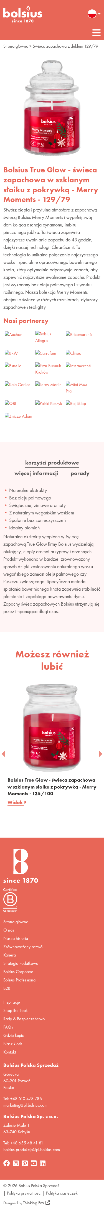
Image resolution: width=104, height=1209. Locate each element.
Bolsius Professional (19, 980)
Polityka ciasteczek (62, 1193)
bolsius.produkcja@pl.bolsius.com (31, 1149)
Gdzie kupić (13, 1035)
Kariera (9, 955)
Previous (4, 752)
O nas (8, 930)
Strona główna (15, 46)
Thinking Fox (33, 1203)
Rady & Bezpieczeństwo (24, 1019)
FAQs (8, 1027)
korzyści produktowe (52, 462)
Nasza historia (15, 938)
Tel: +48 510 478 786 (22, 1098)
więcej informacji (36, 473)
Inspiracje (11, 1002)
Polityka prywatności (24, 1193)
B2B (6, 988)
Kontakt (9, 1052)
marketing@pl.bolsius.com (25, 1105)
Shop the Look (15, 1010)
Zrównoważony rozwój (23, 947)
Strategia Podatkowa (20, 963)
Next (100, 752)
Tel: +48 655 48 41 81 (23, 1143)
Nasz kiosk (12, 1044)
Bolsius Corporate (18, 972)
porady (80, 473)
